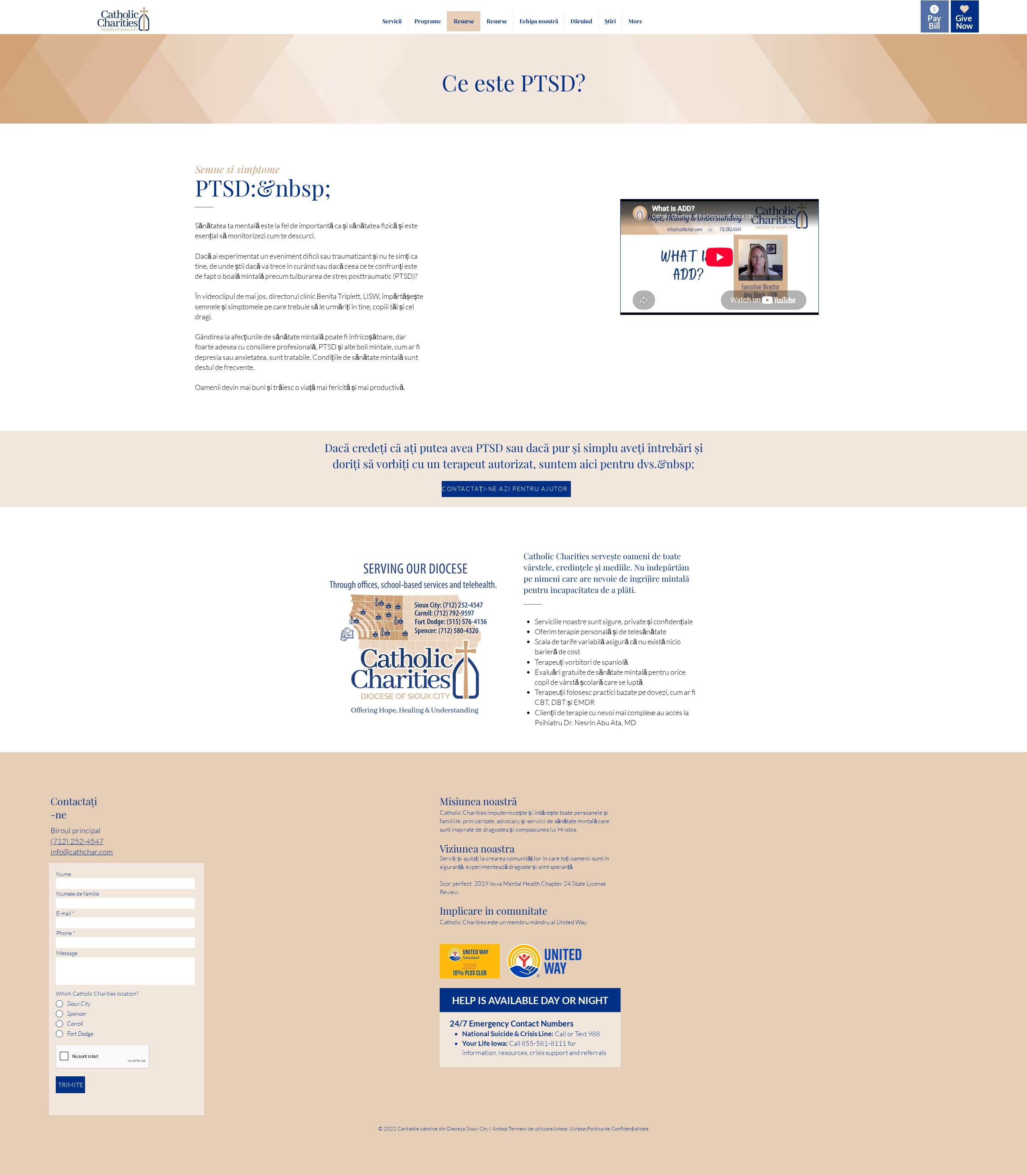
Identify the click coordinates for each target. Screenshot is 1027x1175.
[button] (392, 21)
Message (66, 953)
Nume (63, 874)
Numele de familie (77, 894)
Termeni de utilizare (530, 1128)
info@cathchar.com (82, 851)
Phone (64, 933)
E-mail (63, 913)
